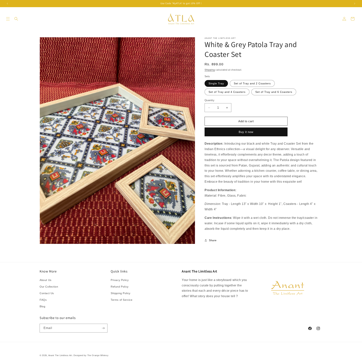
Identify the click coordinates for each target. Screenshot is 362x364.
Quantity (209, 100)
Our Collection (49, 286)
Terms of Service (122, 299)
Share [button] (213, 240)
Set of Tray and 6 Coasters (273, 91)
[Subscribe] (103, 328)
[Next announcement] (354, 3)
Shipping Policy (120, 293)
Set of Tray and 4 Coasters (227, 91)
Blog (42, 306)
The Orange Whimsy (98, 355)
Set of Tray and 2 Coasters (252, 83)
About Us (45, 280)
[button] (8, 19)
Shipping (210, 70)
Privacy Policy (120, 280)
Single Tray (216, 83)
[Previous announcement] (7, 3)
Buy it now (246, 132)
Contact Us (47, 293)
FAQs (43, 299)
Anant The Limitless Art (60, 355)
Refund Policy (120, 286)
